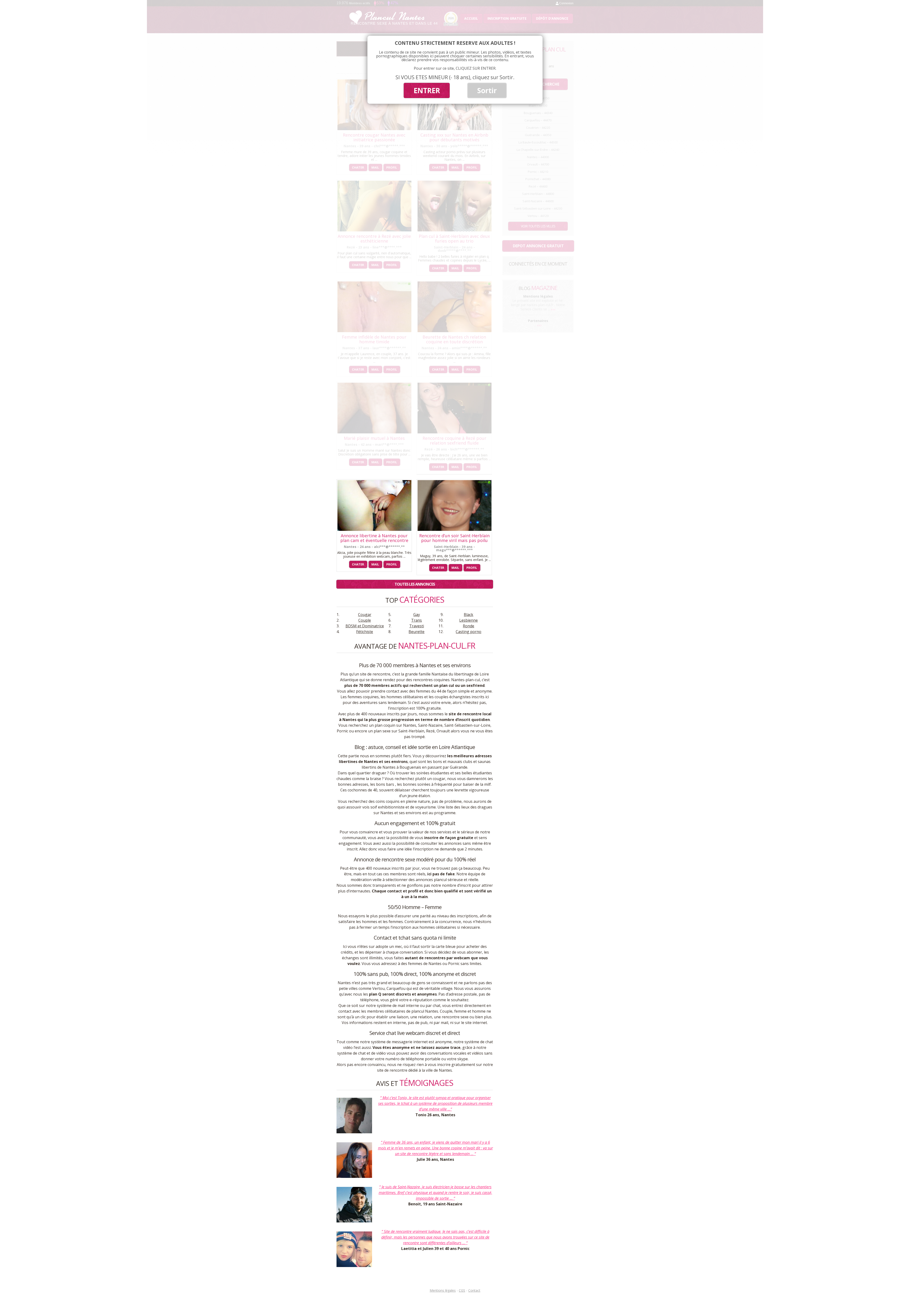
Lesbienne (468, 620)
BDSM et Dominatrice (365, 626)
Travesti (416, 626)
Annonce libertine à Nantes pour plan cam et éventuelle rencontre (374, 538)
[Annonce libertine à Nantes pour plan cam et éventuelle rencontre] (374, 529)
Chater (358, 564)
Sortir (487, 90)
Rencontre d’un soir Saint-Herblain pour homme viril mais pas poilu (454, 538)
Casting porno (468, 631)
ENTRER (427, 90)
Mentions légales (443, 1290)
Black (468, 614)
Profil (391, 564)
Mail (375, 564)
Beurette (416, 631)
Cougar (364, 614)
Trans (416, 620)
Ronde (468, 626)
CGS (462, 1290)
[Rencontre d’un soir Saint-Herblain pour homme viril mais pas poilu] (454, 529)
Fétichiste (364, 631)
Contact (474, 1290)
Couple (364, 620)
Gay (416, 614)
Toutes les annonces (415, 584)
